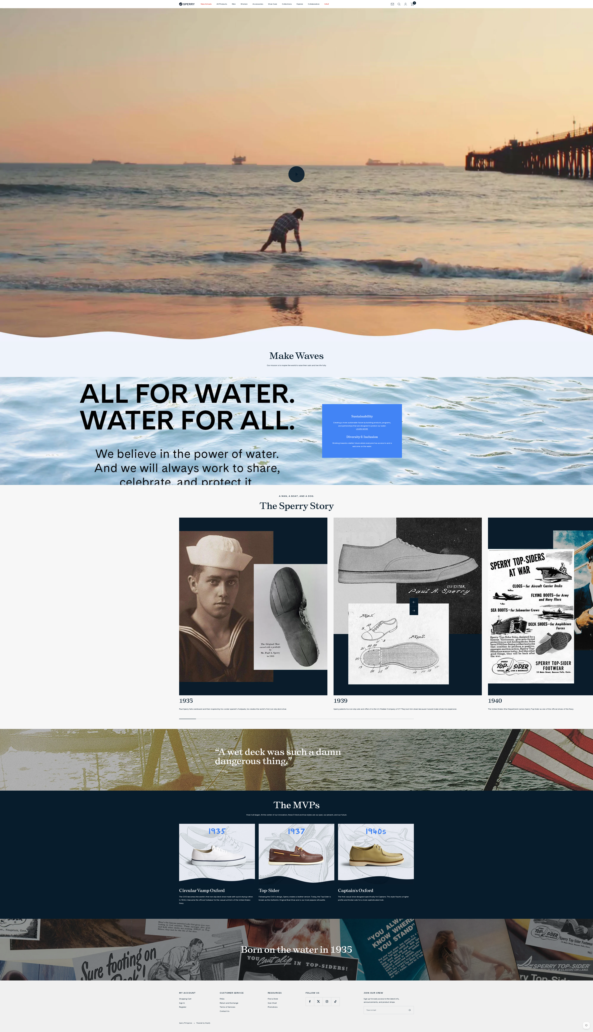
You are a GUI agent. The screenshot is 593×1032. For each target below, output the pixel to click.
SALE (326, 4)
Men (234, 4)
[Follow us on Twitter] (318, 1001)
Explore (300, 4)
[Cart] (412, 4)
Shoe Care (272, 4)
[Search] (399, 4)
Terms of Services (227, 1007)
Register (182, 1007)
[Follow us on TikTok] (335, 1001)
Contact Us (224, 1011)
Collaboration (314, 4)
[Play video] (296, 174)
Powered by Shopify (203, 1023)
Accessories (257, 4)
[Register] (409, 1010)
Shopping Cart (185, 998)
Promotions (273, 1007)
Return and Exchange (229, 1003)
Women (244, 4)
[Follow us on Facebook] (310, 1001)
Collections (287, 4)
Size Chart (272, 1003)
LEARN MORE (362, 429)
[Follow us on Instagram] (327, 1001)
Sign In (182, 1003)
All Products (222, 4)
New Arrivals (206, 4)
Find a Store (273, 998)
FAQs (222, 998)
